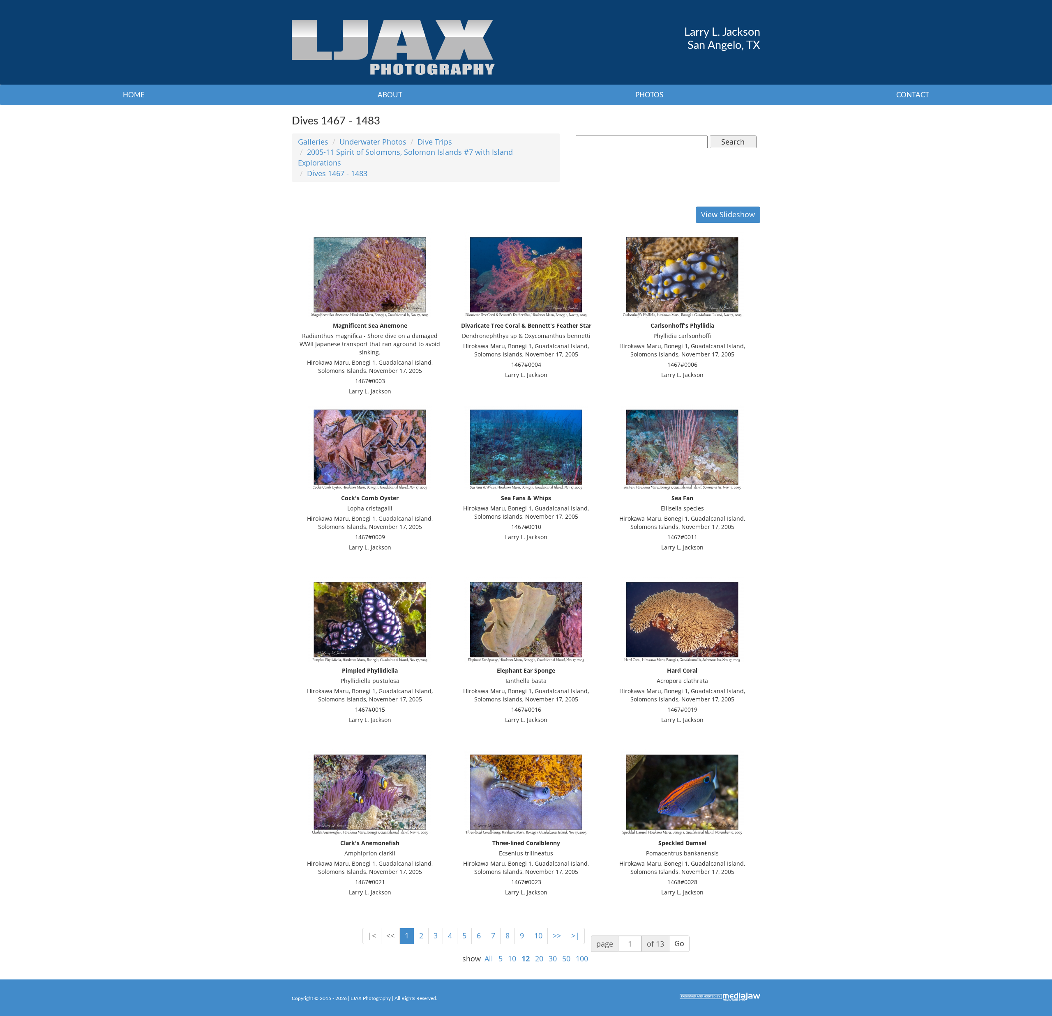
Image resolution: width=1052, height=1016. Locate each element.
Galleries (313, 142)
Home (134, 95)
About (390, 95)
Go (679, 943)
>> (557, 935)
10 (538, 935)
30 (553, 958)
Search (733, 142)
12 (525, 958)
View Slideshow (728, 214)
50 (566, 958)
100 (582, 958)
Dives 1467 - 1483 (337, 173)
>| (575, 935)
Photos (649, 95)
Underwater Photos (372, 142)
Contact (912, 95)
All (488, 958)
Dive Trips (435, 142)
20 (539, 958)
